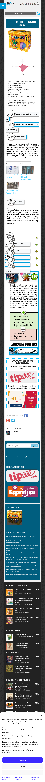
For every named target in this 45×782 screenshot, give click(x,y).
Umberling (15, 431)
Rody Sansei (10, 540)
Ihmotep (8, 548)
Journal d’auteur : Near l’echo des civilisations (26, 562)
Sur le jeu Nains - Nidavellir (24, 696)
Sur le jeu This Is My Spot (23, 705)
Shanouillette (28, 636)
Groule (27, 621)
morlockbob (24, 703)
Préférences (22, 773)
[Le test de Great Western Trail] (12, 185)
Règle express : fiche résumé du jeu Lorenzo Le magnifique (23, 668)
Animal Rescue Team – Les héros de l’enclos (26, 545)
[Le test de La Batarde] (12, 170)
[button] (41, 715)
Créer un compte (22, 457)
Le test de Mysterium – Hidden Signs (27, 177)
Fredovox (30, 594)
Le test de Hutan (20, 634)
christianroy (24, 684)
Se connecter (10, 457)
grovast (22, 694)
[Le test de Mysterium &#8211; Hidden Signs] (27, 170)
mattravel (27, 662)
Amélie (29, 604)
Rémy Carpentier (11, 574)
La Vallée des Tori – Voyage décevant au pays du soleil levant (24, 600)
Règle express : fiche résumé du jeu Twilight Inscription (22, 658)
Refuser (23, 766)
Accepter (22, 760)
